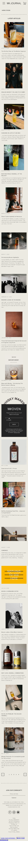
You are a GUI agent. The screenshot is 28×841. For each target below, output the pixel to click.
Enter (14, 424)
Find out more (17, 432)
